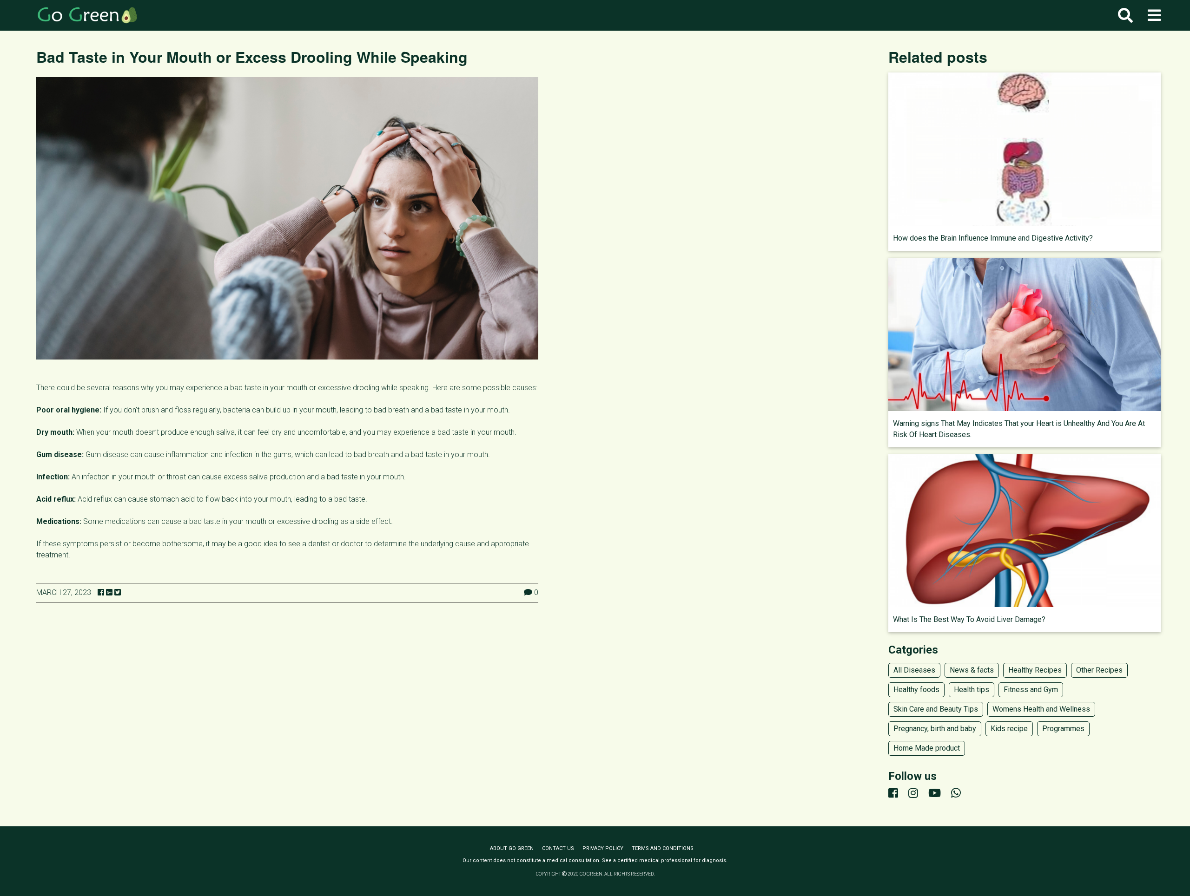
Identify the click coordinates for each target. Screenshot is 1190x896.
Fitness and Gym (1031, 689)
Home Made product (926, 748)
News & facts (972, 670)
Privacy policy (602, 848)
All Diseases (914, 670)
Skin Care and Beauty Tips (935, 709)
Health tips (971, 689)
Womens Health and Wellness (1041, 709)
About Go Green (512, 848)
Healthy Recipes (1035, 670)
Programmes (1063, 728)
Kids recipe (1009, 728)
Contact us (558, 848)
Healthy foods (916, 689)
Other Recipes (1099, 670)
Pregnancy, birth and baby (934, 728)
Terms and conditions (663, 848)
